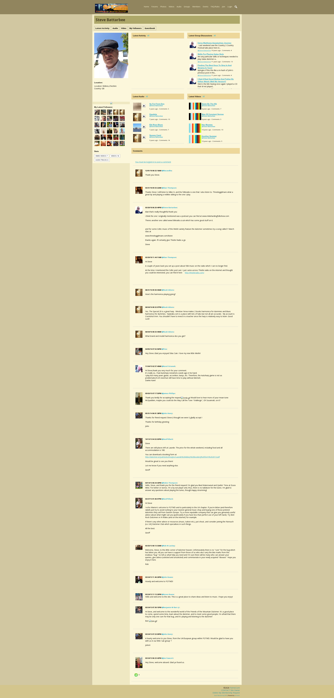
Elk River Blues (156, 125)
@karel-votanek (168, 366)
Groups (187, 6)
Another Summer (209, 136)
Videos (171, 6)
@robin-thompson (169, 483)
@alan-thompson (169, 188)
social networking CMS (220, 695)
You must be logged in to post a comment (153, 162)
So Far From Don (156, 104)
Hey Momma (207, 125)
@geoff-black (167, 439)
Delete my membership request (226, 692)
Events (205, 6)
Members (196, 6)
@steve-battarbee (169, 207)
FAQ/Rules (215, 6)
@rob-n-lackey (168, 546)
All (148, 35)
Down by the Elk (209, 104)
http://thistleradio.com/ (194, 272)
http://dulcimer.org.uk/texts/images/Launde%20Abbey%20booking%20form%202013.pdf (182, 457)
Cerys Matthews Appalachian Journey (214, 43)
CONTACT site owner (230, 690)
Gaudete (153, 114)
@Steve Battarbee (204, 50)
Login (229, 6)
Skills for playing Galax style (211, 54)
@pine (164, 349)
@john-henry (167, 413)
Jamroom (237, 695)
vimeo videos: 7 (102, 156)
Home (146, 6)
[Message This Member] (111, 103)
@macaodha (167, 171)
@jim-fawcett (167, 658)
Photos (163, 6)
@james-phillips (168, 393)
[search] (236, 7)
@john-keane (167, 577)
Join (223, 6)
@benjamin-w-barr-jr (171, 607)
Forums (154, 6)
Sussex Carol (155, 135)
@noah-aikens (168, 290)
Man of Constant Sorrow (213, 114)
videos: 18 (115, 156)
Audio (179, 6)
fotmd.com (235, 688)
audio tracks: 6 (102, 160)
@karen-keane (168, 594)
